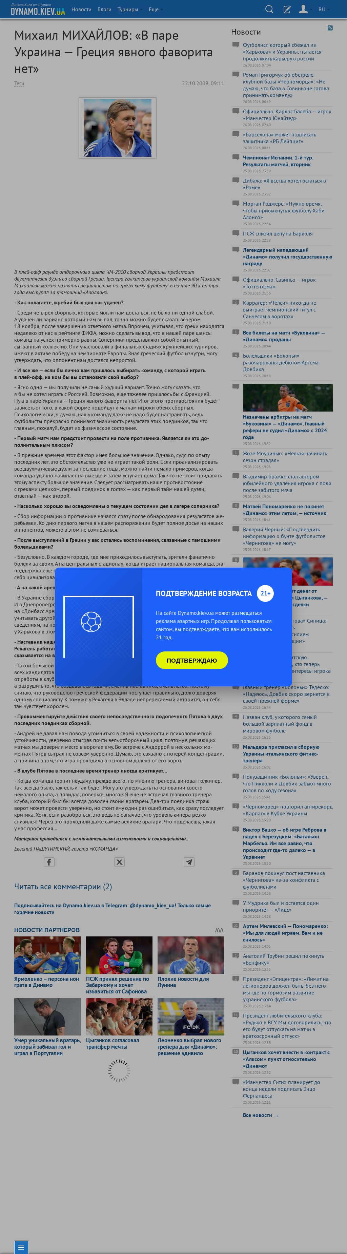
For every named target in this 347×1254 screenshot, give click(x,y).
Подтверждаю (192, 660)
